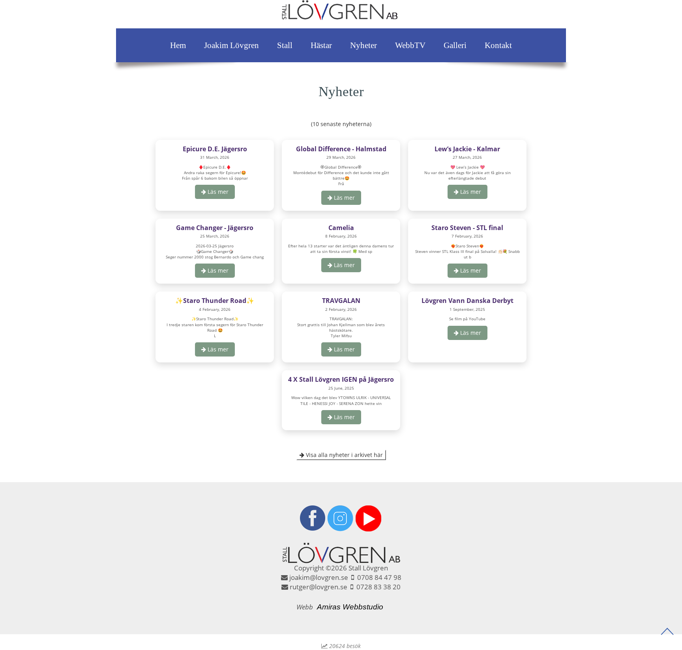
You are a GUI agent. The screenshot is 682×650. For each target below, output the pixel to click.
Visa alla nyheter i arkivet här (343, 455)
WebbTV (410, 45)
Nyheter (363, 45)
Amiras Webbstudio (350, 607)
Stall (284, 45)
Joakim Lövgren (231, 45)
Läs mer (217, 191)
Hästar (321, 45)
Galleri (455, 45)
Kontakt (498, 45)
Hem (178, 45)
